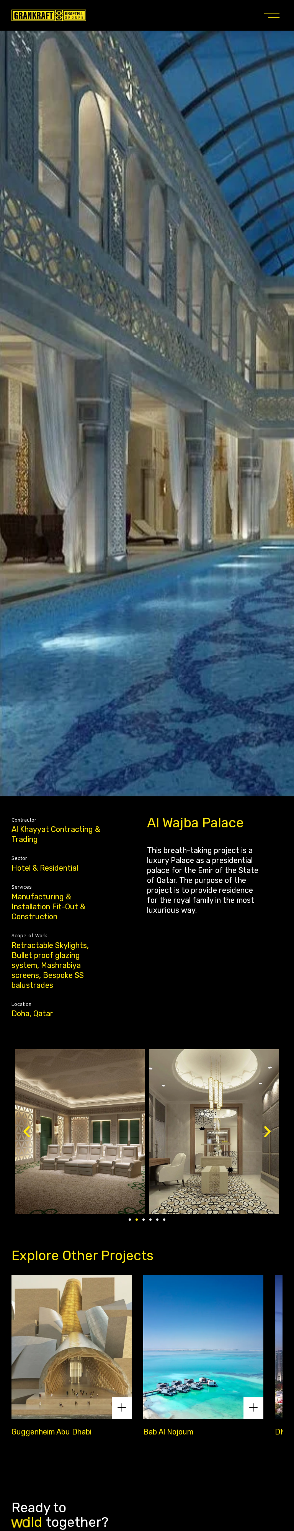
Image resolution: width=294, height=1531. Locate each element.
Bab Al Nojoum (168, 1431)
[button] (272, 15)
